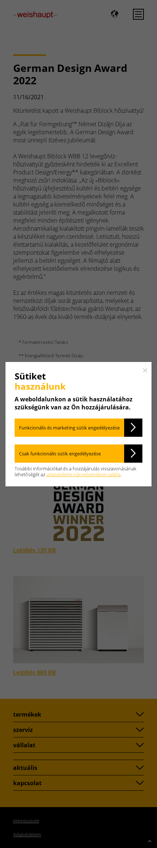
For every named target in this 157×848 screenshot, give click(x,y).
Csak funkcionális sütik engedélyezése (60, 453)
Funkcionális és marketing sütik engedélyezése (69, 427)
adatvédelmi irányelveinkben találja (83, 474)
